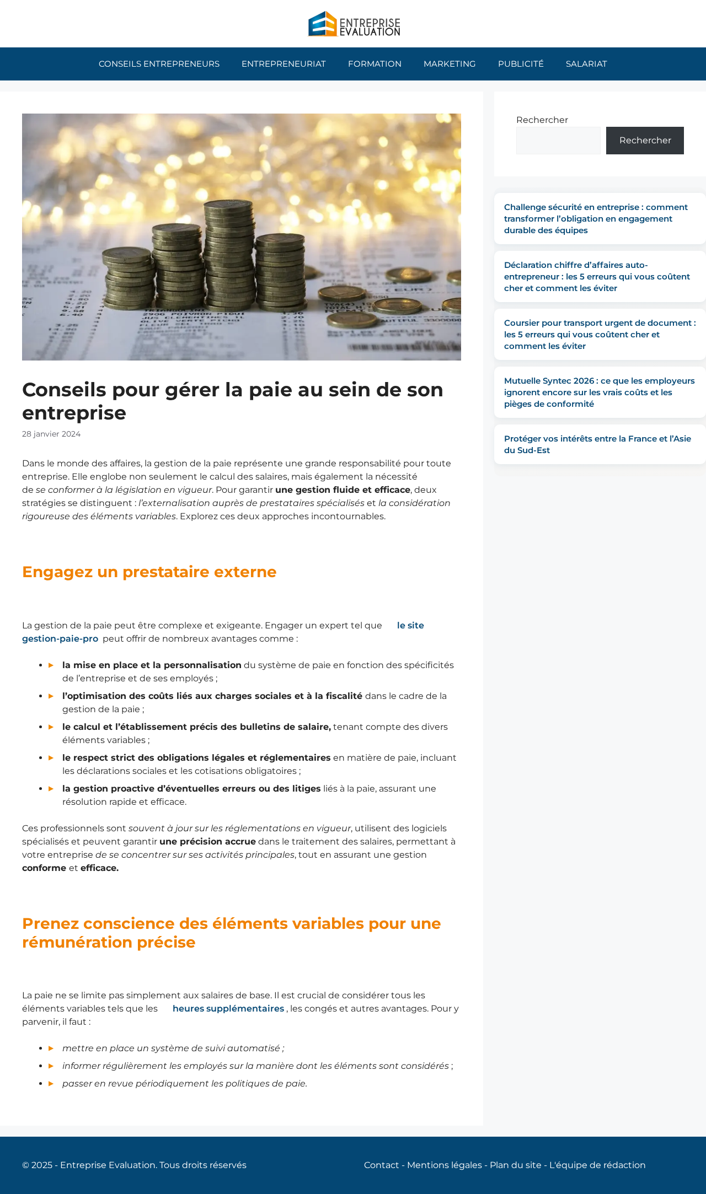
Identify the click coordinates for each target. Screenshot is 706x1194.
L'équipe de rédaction (597, 1165)
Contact (381, 1165)
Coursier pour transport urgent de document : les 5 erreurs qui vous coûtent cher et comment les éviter (600, 334)
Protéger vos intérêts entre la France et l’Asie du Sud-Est (597, 444)
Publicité (521, 63)
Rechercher (542, 120)
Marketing (450, 63)
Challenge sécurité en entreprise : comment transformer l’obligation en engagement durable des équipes (596, 218)
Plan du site (516, 1165)
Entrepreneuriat (284, 63)
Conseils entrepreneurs (159, 63)
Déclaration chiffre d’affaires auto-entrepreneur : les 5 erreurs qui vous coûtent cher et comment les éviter (597, 276)
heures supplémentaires (228, 1008)
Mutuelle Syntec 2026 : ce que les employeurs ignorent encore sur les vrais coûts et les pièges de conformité (599, 392)
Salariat (586, 63)
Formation (375, 63)
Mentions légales (444, 1165)
